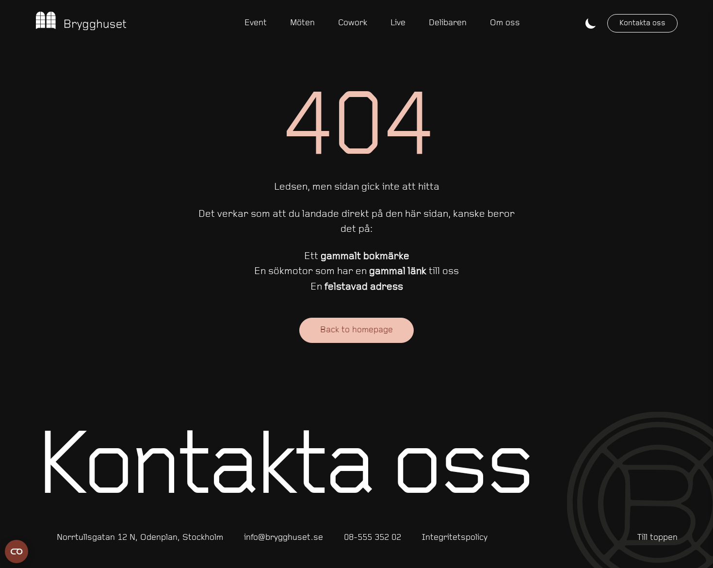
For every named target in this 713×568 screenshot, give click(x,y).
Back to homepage (356, 330)
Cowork (352, 23)
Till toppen (657, 538)
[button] (590, 23)
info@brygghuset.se (283, 538)
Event (255, 23)
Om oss (505, 23)
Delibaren (448, 23)
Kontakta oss (642, 23)
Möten (302, 23)
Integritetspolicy (454, 538)
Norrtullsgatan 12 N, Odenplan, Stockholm (140, 538)
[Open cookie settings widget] (16, 551)
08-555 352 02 (372, 538)
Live (397, 23)
